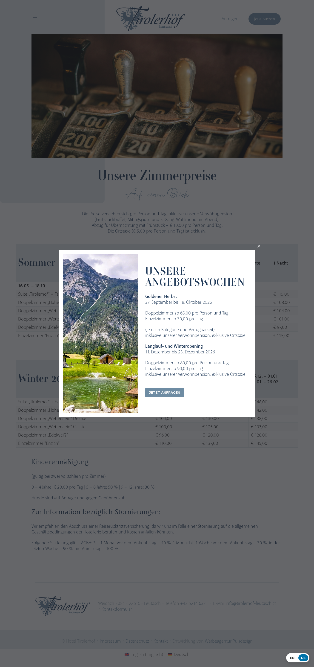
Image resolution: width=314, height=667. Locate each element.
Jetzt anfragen (164, 392)
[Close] (259, 246)
